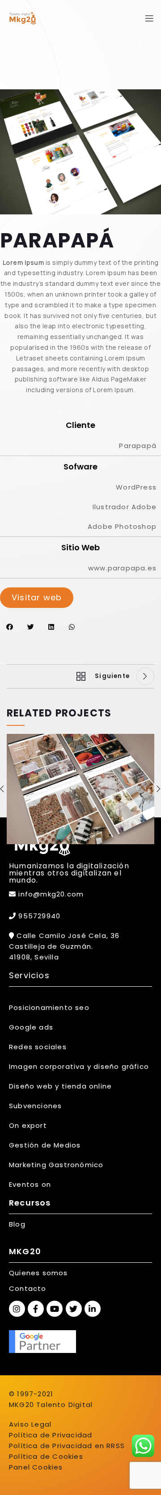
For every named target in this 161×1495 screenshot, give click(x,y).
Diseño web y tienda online (60, 1086)
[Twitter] (74, 1309)
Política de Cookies (46, 1456)
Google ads (31, 1027)
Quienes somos (38, 1272)
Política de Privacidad (50, 1435)
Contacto (28, 1288)
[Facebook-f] (36, 1309)
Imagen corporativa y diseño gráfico (79, 1066)
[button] (10, 627)
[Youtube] (55, 1309)
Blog (17, 1224)
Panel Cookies (36, 1467)
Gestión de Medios (44, 1145)
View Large (147, 740)
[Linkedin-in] (93, 1309)
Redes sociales (38, 1046)
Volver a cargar (78, 676)
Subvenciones (35, 1105)
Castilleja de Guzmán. (51, 946)
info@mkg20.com (51, 894)
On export (28, 1125)
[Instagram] (17, 1309)
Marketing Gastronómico (56, 1164)
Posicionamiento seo (49, 1007)
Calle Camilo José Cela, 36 (66, 935)
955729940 (38, 916)
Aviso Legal (30, 1424)
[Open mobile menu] (149, 18)
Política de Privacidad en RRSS (67, 1445)
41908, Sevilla (34, 957)
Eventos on (30, 1184)
